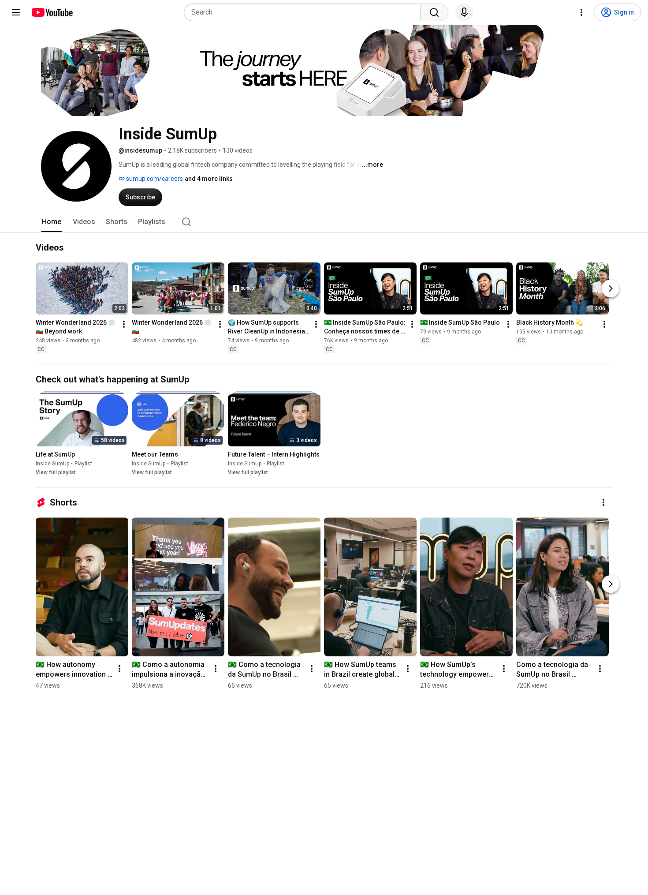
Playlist (83, 464)
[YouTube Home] (52, 12)
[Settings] (581, 12)
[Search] (434, 12)
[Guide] (16, 12)
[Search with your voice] (464, 12)
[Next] (610, 288)
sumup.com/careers (154, 178)
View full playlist (56, 472)
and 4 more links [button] (209, 178)
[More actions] (124, 324)
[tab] (51, 221)
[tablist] (324, 221)
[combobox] (304, 12)
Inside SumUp (52, 464)
